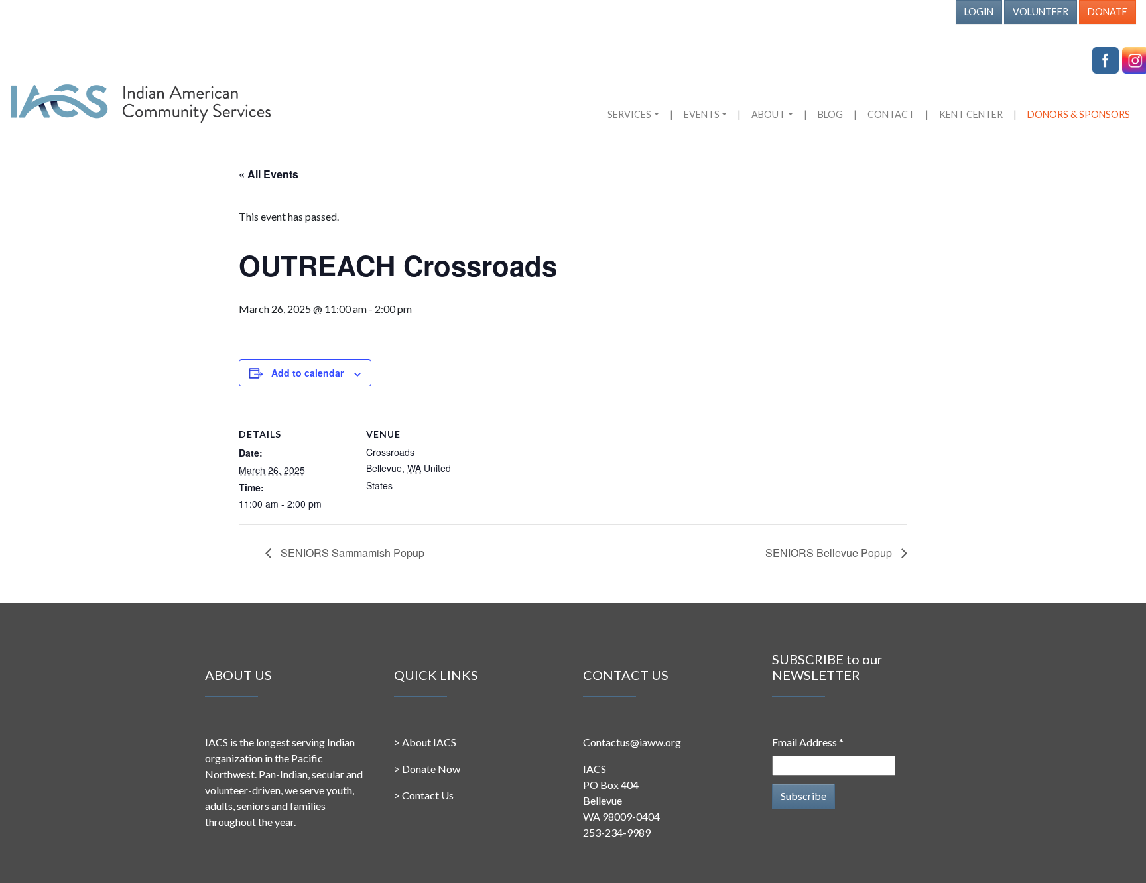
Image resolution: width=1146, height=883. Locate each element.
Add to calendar (307, 372)
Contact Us (428, 795)
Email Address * (808, 742)
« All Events (268, 174)
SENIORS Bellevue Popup (830, 552)
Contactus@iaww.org (632, 742)
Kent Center (971, 114)
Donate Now (431, 768)
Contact (891, 114)
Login (978, 11)
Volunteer (1040, 11)
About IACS (429, 742)
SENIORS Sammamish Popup (351, 552)
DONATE (1107, 11)
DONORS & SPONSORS (1078, 114)
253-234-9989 (617, 832)
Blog (830, 114)
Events (702, 114)
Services (629, 114)
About (768, 114)
